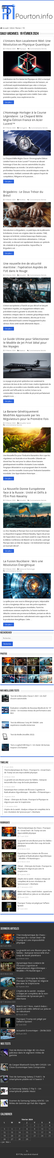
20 (12, 1136)
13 (12, 1132)
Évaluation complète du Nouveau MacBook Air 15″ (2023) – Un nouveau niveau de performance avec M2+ (30, 710)
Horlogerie (23, 128)
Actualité (22, 275)
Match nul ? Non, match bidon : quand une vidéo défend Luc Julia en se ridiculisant (33, 1009)
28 (19, 1139)
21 (19, 1136)
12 (4, 1132)
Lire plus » (8, 102)
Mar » (8, 1142)
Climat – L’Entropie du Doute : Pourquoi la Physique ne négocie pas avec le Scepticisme (34, 868)
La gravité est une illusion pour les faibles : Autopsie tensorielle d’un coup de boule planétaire (35, 843)
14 (19, 1132)
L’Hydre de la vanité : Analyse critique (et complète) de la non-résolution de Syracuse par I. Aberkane (34, 881)
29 (27, 1139)
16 (35, 1132)
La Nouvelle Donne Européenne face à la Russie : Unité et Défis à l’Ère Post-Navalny (25, 492)
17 (42, 1132)
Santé (28, 423)
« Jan (3, 1142)
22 (27, 1136)
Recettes (22, 200)
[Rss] (27, 1151)
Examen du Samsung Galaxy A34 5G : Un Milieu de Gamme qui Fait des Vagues (29, 1102)
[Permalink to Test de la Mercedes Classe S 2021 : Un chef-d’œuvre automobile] (5, 698)
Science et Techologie (27, 569)
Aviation (22, 351)
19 (4, 1136)
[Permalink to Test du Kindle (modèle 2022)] (5, 737)
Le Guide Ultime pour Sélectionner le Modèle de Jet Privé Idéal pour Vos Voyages (26, 342)
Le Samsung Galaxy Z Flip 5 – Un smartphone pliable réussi (25, 1090)
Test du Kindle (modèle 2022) (22, 734)
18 (50, 1132)
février (18, 28)
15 (27, 1132)
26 (4, 1139)
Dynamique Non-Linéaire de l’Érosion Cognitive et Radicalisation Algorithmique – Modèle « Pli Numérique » (34, 856)
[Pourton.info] (27, 11)
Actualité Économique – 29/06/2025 (33, 1030)
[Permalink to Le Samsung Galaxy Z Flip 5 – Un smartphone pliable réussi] (4, 1091)
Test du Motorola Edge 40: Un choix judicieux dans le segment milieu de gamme (27, 1053)
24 (42, 1136)
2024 (12, 28)
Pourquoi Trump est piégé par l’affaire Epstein (31, 1020)
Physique (22, 49)
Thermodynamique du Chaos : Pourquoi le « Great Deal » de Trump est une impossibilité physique (34, 830)
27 (12, 1139)
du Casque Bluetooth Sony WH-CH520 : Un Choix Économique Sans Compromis (30, 1066)
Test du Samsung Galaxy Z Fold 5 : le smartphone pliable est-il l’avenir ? (27, 1078)
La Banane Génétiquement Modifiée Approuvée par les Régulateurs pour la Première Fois (26, 415)
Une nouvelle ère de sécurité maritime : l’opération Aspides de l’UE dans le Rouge (25, 267)
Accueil (5, 28)
